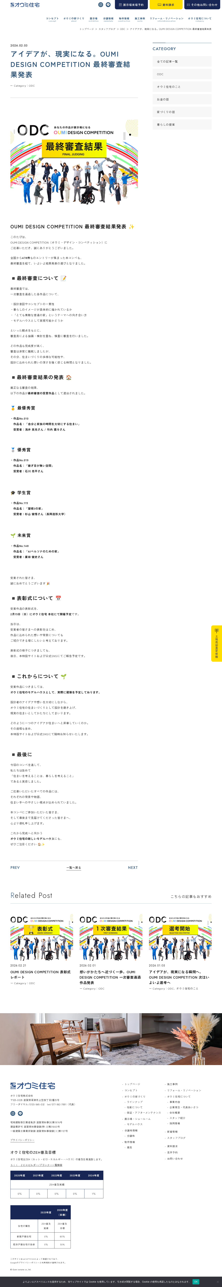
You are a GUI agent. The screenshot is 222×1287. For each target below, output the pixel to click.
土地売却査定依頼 (217, 646)
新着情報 (172, 1131)
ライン (108, 4)
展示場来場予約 (133, 5)
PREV (15, 867)
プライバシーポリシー (22, 1140)
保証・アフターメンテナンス (144, 1112)
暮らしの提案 (166, 124)
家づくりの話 (166, 112)
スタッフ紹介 (177, 1118)
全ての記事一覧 (167, 61)
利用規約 (46, 1262)
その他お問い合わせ (204, 5)
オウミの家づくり (73, 18)
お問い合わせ (175, 1158)
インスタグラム (100, 4)
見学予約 (172, 1152)
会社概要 (175, 1112)
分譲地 (131, 1135)
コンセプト (52, 18)
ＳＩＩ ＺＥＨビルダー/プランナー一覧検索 (36, 1165)
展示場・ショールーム (138, 1119)
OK (196, 1281)
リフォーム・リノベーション (167, 18)
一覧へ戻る (73, 867)
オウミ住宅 (25, 5)
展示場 (94, 18)
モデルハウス (135, 1124)
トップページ (132, 1084)
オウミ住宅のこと (169, 87)
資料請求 (168, 5)
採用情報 (175, 1123)
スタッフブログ (176, 1138)
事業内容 (175, 1102)
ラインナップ (135, 1102)
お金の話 (163, 99)
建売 (129, 1147)
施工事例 (140, 18)
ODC (160, 74)
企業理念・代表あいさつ (184, 1107)
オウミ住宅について (200, 18)
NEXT (133, 867)
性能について (135, 1107)
